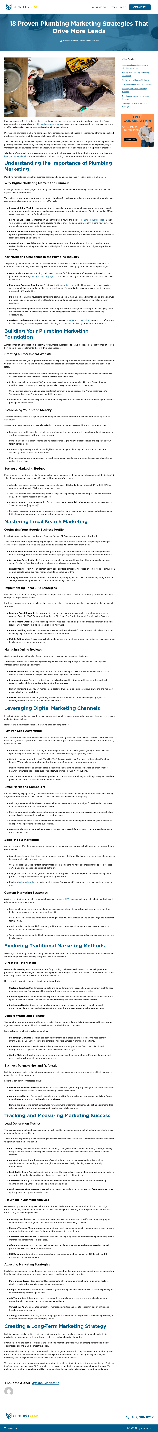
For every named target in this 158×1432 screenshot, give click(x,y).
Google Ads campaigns (43, 276)
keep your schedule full (15, 156)
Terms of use (11, 1428)
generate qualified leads (92, 220)
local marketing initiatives (21, 323)
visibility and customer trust (46, 124)
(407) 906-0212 (142, 1417)
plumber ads (67, 285)
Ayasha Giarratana (45, 1383)
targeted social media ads (25, 882)
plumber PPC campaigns (78, 320)
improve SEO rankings (67, 899)
